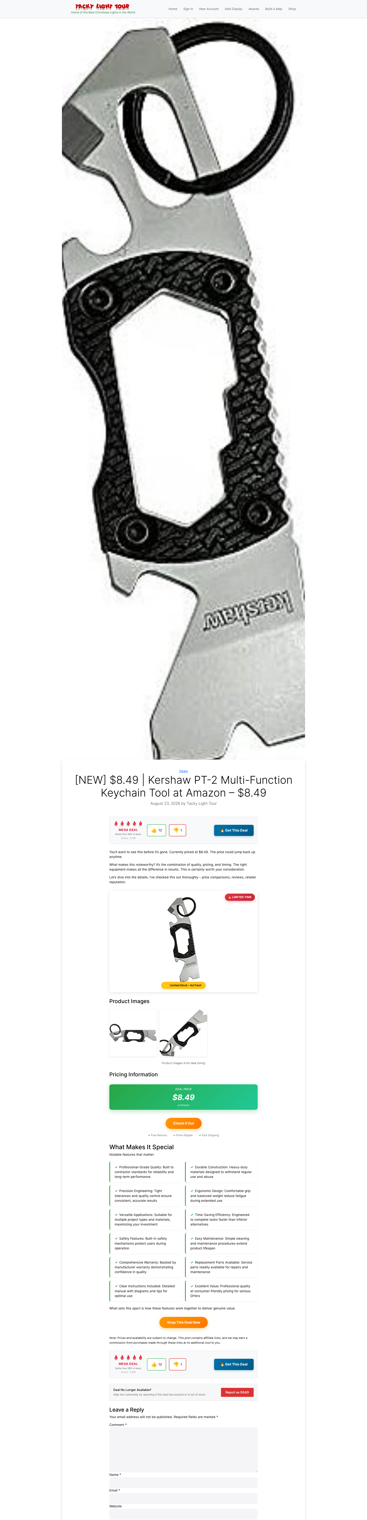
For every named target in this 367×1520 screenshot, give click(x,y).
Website (115, 1506)
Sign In (188, 9)
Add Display (233, 9)
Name (115, 1475)
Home (173, 9)
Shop (292, 9)
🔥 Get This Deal (234, 830)
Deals (183, 771)
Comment (118, 1425)
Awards (253, 9)
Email (114, 1490)
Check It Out (183, 1123)
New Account (209, 9)
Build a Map (273, 9)
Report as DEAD (237, 1392)
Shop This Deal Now (183, 1322)
